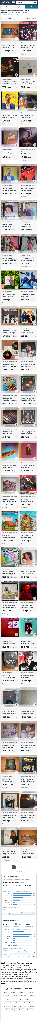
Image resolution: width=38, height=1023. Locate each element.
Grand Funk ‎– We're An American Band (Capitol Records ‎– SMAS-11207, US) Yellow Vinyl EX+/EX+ (28, 716)
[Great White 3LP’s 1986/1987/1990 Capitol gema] (28, 101)
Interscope (28, 999)
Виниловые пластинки (11, 882)
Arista (5, 992)
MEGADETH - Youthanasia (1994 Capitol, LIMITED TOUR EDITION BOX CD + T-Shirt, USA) (9, 679)
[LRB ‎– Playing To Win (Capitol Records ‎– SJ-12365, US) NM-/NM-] (28, 417)
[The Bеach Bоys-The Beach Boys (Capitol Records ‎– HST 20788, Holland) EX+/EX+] (10, 383)
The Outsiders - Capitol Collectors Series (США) (27, 333)
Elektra (31, 996)
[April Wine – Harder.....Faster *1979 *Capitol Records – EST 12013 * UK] (28, 484)
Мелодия (29, 1010)
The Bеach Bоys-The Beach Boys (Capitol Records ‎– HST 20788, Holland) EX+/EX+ (9, 401)
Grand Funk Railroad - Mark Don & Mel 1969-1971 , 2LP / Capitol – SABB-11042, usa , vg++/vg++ (9, 716)
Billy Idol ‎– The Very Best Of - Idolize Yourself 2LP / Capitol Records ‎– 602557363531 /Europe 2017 (28, 680)
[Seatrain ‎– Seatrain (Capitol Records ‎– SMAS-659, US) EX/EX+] (10, 484)
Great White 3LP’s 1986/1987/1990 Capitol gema (27, 117)
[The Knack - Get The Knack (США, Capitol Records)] (10, 316)
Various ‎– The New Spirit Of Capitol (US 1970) (9, 607)
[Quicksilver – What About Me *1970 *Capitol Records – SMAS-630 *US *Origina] (28, 521)
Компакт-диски (8, 920)
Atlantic (13, 992)
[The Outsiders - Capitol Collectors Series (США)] (28, 316)
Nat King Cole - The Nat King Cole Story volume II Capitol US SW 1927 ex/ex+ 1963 (9, 645)
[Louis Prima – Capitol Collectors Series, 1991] (10, 101)
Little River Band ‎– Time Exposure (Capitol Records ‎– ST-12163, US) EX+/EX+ (8, 436)
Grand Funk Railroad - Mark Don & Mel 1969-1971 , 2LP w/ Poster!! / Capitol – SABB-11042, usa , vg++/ (28, 819)
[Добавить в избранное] (16, 38)
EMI (8, 999)
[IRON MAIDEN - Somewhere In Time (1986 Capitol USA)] (28, 837)
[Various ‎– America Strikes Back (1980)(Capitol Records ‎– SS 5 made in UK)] (10, 557)
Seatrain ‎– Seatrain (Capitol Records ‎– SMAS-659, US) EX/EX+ (8, 502)
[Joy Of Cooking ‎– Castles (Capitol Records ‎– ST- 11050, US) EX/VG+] (10, 730)
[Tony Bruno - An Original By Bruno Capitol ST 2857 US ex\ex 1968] (28, 591)
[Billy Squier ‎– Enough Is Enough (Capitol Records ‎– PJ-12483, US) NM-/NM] (28, 349)
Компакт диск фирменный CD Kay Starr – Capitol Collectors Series (9, 227)
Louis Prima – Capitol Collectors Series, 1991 (9, 117)
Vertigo (32, 1006)
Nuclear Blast (28, 1003)
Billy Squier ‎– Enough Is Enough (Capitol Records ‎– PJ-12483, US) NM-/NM (28, 367)
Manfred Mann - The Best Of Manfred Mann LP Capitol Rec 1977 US (9, 818)
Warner (21, 1010)
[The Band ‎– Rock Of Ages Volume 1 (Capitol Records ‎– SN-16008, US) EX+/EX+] (28, 451)
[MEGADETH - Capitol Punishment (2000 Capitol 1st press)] (10, 31)
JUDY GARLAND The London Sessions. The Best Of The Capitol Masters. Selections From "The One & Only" (28, 263)
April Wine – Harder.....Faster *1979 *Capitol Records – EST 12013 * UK (28, 502)
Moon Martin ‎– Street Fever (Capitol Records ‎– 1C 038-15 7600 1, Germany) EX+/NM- (9, 469)
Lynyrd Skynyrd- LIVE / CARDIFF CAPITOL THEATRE (28, 84)
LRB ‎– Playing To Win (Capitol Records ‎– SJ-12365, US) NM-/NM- (28, 435)
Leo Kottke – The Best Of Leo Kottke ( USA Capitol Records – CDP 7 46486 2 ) (9, 85)
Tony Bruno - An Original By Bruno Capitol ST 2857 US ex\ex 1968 (27, 608)
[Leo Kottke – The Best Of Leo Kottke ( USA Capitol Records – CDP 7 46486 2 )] (10, 67)
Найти (35, 2)
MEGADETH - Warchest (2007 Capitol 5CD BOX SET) (9, 781)
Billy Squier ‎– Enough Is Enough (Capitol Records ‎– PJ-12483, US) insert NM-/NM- (28, 748)
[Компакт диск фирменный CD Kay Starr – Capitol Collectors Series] (10, 210)
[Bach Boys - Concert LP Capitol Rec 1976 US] (28, 764)
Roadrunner (23, 1006)
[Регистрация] (19, 7)
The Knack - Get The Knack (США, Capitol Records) (9, 333)
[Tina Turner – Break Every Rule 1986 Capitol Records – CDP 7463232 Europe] (10, 280)
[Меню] (13, 2)
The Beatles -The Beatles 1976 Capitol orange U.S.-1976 (9, 366)
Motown (18, 1003)
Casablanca (21, 992)
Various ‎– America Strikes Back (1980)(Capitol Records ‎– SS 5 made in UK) (9, 575)
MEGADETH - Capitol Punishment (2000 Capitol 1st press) (9, 47)
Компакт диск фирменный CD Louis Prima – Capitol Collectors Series (9, 191)
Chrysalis (31, 992)
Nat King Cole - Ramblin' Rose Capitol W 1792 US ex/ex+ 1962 (28, 645)
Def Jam (23, 996)
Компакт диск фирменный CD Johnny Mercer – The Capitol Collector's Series (28, 228)
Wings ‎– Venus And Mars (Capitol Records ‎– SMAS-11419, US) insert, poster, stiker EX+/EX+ (28, 402)
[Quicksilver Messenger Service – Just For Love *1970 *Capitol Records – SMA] (10, 521)
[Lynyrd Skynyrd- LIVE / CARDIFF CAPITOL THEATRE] (28, 67)
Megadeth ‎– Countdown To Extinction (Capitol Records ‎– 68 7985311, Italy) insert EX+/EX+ (27, 157)
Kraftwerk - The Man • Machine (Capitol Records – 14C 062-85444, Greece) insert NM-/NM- (28, 192)
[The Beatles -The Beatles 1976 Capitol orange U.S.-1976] (10, 350)
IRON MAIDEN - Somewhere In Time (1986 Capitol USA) (27, 854)
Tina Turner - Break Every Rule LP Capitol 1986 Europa (9, 854)
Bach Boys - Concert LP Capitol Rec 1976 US (27, 781)
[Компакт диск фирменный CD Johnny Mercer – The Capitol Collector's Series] (28, 210)
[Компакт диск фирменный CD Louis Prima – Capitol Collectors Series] (10, 173)
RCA (15, 1006)
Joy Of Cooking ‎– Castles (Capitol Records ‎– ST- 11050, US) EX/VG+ (9, 748)
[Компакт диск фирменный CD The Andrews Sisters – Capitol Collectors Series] (10, 243)
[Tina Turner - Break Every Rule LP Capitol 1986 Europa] (10, 837)
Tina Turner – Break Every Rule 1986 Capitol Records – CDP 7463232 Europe (9, 297)
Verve (7, 1010)
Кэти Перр (24, 972)
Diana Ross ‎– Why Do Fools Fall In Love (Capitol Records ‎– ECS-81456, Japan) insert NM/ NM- (28, 576)
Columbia (8, 996)
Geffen (20, 999)
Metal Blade (9, 1003)
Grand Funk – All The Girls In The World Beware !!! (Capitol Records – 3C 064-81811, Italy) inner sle (28, 49)
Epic (13, 999)
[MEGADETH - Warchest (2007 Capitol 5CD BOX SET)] (10, 764)
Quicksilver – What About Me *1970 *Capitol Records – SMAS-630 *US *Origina (27, 539)
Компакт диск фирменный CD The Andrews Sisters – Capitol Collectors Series (9, 262)
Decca (16, 996)
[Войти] (6, 7)
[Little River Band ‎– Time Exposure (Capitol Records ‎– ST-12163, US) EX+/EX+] (10, 417)
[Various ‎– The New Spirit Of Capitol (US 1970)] (10, 591)
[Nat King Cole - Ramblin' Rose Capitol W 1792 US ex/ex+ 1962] (28, 627)
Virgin (14, 1010)
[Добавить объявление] (31, 7)
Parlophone (7, 1006)
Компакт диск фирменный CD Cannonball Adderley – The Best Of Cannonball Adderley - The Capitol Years (9, 157)
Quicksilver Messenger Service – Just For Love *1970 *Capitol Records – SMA (9, 539)
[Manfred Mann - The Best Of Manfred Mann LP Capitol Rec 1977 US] (10, 800)
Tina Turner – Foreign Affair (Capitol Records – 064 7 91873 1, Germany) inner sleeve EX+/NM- (28, 298)
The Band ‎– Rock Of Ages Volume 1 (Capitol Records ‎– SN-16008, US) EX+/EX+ (27, 469)
